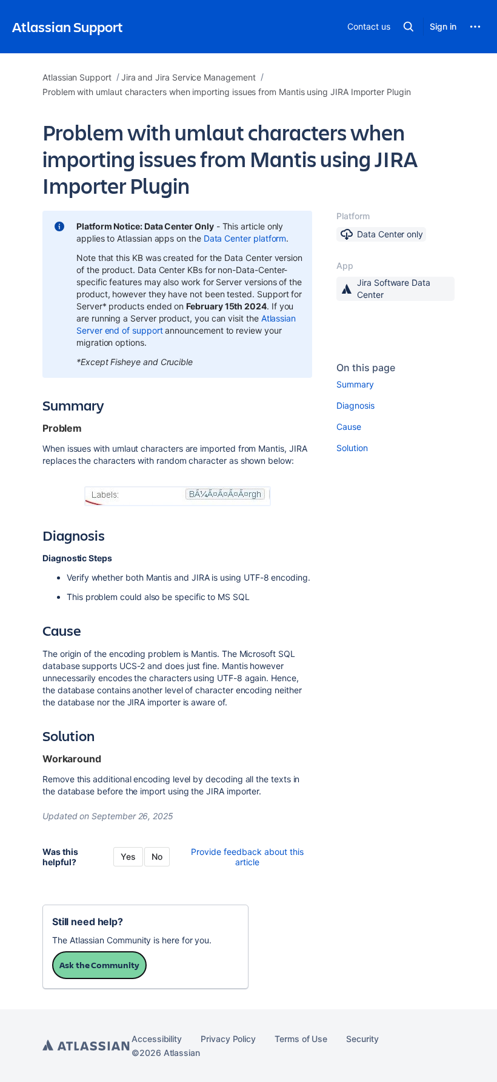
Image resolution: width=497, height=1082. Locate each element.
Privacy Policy (228, 1039)
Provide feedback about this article (247, 856)
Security (362, 1039)
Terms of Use (301, 1039)
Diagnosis (355, 405)
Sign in (443, 26)
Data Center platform (245, 238)
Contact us (368, 26)
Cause (348, 426)
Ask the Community (99, 965)
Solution (351, 448)
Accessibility (157, 1039)
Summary (355, 384)
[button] (408, 27)
